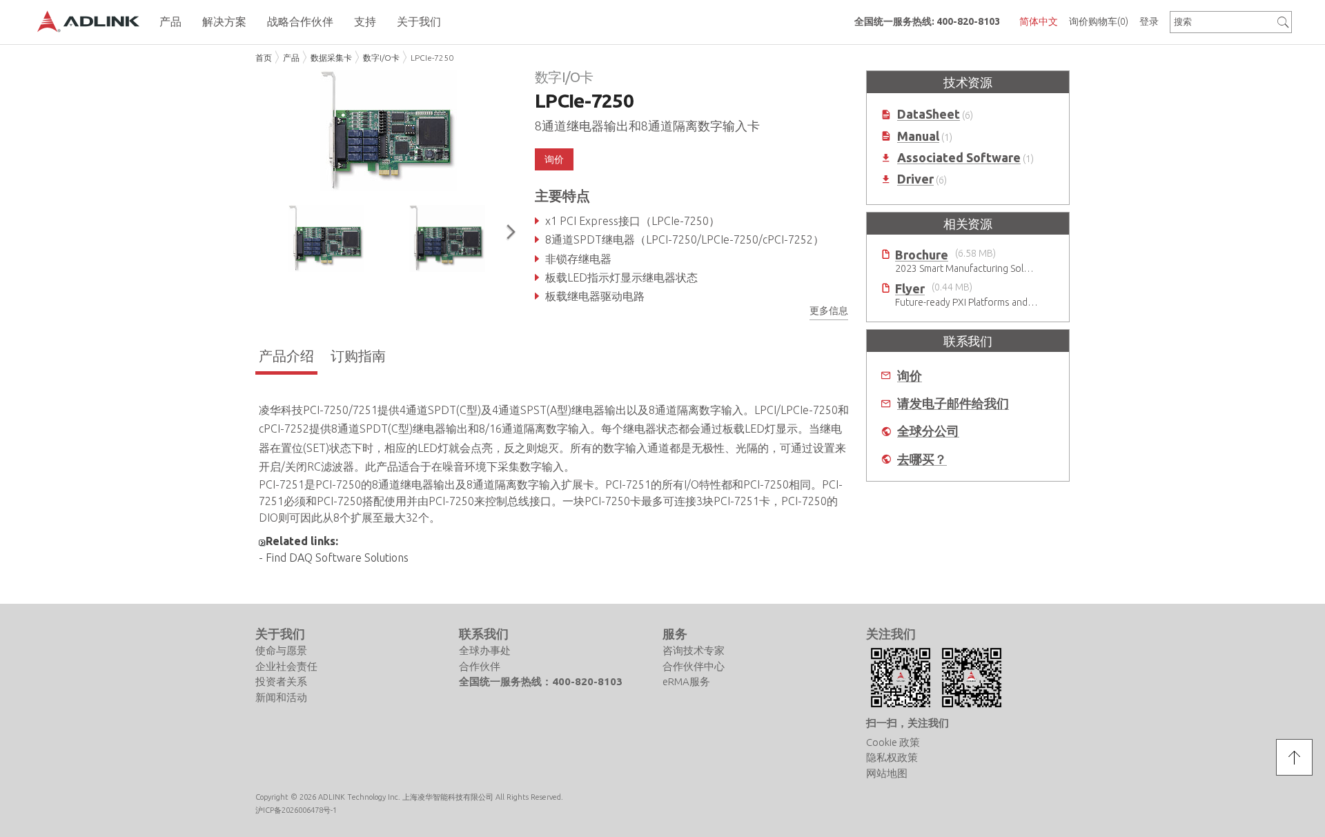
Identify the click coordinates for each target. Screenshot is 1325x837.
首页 (263, 57)
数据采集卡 (331, 57)
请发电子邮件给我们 (953, 403)
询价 (909, 375)
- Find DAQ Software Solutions (334, 557)
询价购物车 (1098, 21)
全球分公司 (928, 430)
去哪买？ (922, 459)
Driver (915, 179)
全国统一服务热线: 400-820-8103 (927, 21)
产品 (291, 57)
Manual (918, 136)
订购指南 (358, 356)
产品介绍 (286, 356)
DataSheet (928, 114)
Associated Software (959, 157)
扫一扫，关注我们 (907, 723)
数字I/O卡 (381, 57)
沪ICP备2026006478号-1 (296, 810)
